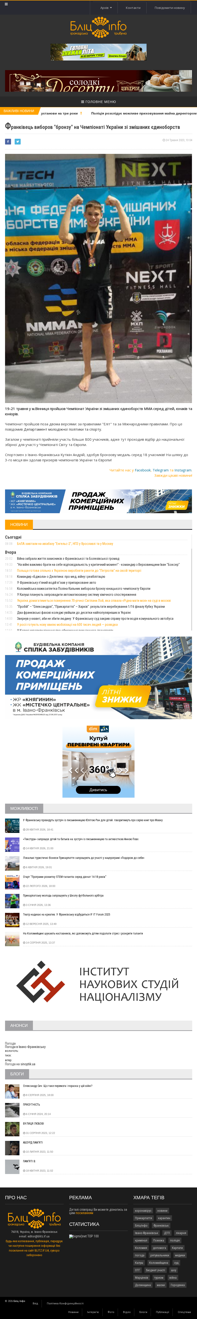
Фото (111, 1312)
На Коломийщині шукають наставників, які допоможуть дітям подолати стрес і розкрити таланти (83, 933)
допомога (159, 1248)
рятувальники (159, 1255)
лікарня (181, 1233)
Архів (105, 8)
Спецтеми (184, 1312)
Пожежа (158, 1240)
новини (162, 1210)
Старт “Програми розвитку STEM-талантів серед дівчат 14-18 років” (64, 877)
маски (161, 1285)
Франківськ (161, 1225)
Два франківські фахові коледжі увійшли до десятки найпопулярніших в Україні (74, 612)
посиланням (84, 1213)
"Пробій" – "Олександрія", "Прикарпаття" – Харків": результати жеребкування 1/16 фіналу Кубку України (91, 606)
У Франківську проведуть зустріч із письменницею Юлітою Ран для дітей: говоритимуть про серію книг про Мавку (93, 820)
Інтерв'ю (93, 1312)
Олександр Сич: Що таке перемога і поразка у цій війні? (57, 1086)
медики (180, 1255)
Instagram (182, 470)
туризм (158, 1277)
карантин (164, 1218)
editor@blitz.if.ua (38, 1236)
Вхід (35, 1303)
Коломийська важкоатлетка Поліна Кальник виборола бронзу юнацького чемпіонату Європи (83, 588)
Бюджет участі (155, 1270)
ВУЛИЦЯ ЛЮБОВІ (33, 1123)
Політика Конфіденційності (65, 1303)
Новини (73, 1312)
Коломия (141, 1248)
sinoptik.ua (27, 1064)
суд (176, 1263)
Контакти (133, 8)
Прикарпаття (143, 1218)
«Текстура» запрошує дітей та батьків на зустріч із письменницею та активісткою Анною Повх (80, 839)
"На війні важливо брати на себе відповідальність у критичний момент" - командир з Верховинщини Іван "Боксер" (98, 564)
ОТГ (137, 1270)
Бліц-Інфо (141, 1225)
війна (173, 1277)
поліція (175, 1240)
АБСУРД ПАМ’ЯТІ (33, 1142)
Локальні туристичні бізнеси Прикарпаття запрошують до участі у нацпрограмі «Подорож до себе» (83, 858)
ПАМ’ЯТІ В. (29, 1161)
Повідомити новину (170, 8)
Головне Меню (100, 102)
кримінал (141, 1240)
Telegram (161, 470)
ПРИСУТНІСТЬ (31, 1104)
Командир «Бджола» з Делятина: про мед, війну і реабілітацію (61, 576)
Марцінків (141, 1277)
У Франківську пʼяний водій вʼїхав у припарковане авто (56, 582)
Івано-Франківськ (146, 1233)
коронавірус (143, 1210)
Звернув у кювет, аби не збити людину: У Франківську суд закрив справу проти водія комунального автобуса (95, 618)
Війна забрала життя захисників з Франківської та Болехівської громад (68, 558)
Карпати (177, 1248)
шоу (173, 1270)
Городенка (178, 1285)
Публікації (162, 1312)
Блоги (143, 1312)
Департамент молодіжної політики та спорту (62, 429)
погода (139, 1255)
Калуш (139, 1263)
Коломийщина (158, 1263)
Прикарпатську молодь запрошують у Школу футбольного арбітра (63, 895)
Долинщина (143, 1285)
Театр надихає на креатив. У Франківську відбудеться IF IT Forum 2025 (66, 914)
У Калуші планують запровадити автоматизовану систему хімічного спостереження (76, 594)
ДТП (167, 1233)
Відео (127, 1312)
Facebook (143, 470)
